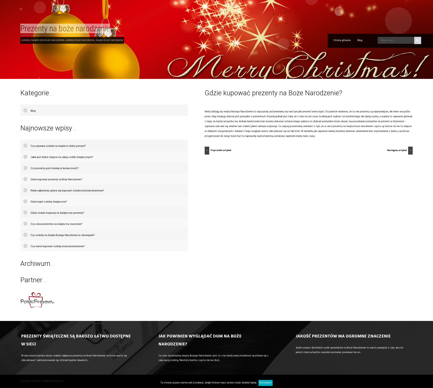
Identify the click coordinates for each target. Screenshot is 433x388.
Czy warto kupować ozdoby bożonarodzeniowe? (58, 246)
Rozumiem (265, 382)
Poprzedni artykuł (218, 150)
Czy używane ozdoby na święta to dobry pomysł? (58, 145)
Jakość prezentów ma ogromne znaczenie (343, 337)
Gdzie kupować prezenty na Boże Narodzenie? (56, 179)
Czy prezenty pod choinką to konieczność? (55, 168)
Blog (359, 40)
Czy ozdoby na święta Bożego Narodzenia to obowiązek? (63, 235)
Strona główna (342, 40)
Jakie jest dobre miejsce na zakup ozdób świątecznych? (62, 157)
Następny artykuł (399, 150)
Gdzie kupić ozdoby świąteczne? (49, 201)
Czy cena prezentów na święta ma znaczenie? (56, 224)
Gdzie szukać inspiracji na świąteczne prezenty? (57, 212)
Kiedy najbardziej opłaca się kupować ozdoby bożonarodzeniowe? (67, 190)
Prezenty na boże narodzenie (65, 28)
